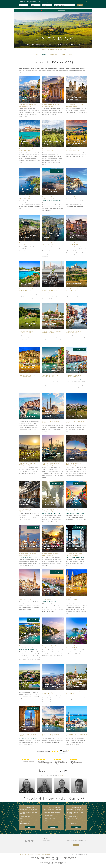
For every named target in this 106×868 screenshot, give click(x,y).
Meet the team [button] (53, 827)
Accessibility (37, 854)
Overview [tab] (36, 54)
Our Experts (45, 842)
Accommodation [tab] (54, 54)
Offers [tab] (63, 54)
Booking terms (30, 854)
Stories (44, 846)
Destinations (45, 838)
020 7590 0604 (61, 775)
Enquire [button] (76, 827)
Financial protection (46, 854)
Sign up (80, 5)
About (44, 848)
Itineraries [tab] (44, 54)
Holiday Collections (47, 840)
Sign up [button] (76, 844)
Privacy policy (23, 854)
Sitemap (45, 844)
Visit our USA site (61, 10)
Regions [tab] (70, 54)
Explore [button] (29, 827)
